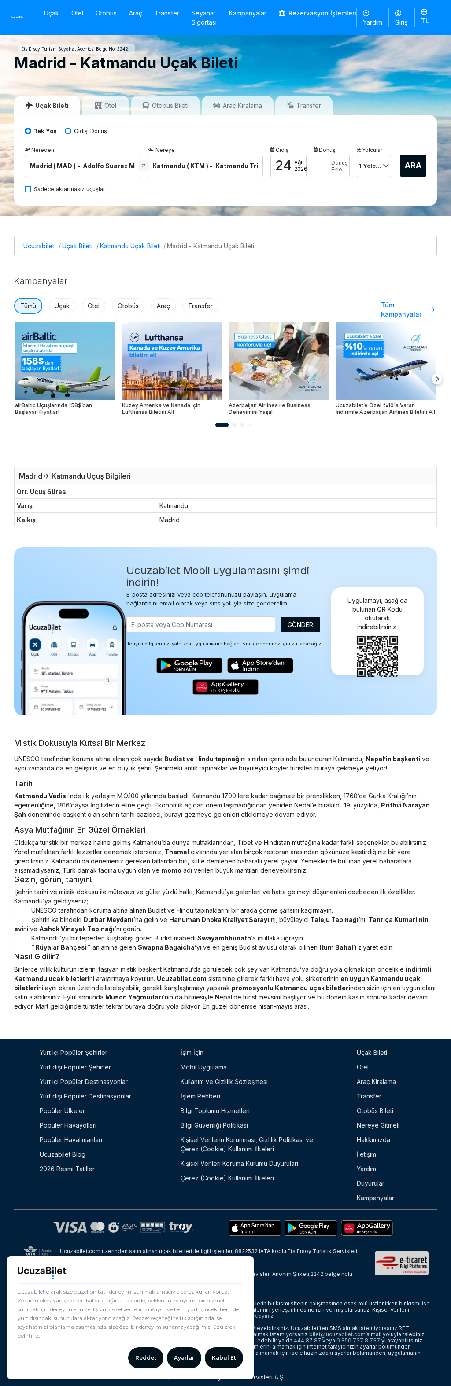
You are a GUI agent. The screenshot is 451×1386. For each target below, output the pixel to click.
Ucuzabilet (38, 246)
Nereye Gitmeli (378, 1125)
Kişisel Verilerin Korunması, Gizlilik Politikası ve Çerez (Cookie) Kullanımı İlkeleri (247, 1144)
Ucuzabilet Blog (62, 1154)
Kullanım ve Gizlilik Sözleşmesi (224, 1081)
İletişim (366, 1154)
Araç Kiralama (376, 1081)
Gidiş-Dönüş (90, 131)
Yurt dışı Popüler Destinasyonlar (85, 1096)
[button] (425, 17)
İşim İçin (192, 1052)
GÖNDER (300, 624)
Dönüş (327, 150)
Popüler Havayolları (68, 1125)
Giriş (401, 22)
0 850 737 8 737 (358, 1340)
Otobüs (106, 13)
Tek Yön (45, 131)
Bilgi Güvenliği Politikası (214, 1125)
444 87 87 (307, 1340)
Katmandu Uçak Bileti (130, 246)
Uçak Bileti (77, 246)
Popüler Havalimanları (71, 1139)
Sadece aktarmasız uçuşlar (69, 189)
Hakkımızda (373, 1139)
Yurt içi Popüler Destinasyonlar (84, 1081)
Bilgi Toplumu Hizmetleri (215, 1110)
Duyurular (370, 1183)
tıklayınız (262, 1315)
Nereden (42, 150)
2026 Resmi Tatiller (67, 1168)
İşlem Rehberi (200, 1096)
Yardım (372, 22)
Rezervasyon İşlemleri (321, 13)
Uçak (51, 13)
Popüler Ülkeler (62, 1110)
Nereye (165, 150)
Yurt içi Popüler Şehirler (73, 1052)
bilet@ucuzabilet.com (337, 1334)
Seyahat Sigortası (204, 17)
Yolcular (372, 150)
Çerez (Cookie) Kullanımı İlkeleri (227, 1178)
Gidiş (282, 150)
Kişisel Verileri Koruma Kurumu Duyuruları (239, 1163)
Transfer (167, 13)
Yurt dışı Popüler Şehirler (75, 1067)
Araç (135, 13)
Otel (77, 13)
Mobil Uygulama (204, 1067)
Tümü (28, 306)
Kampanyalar (247, 13)
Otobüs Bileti (375, 1110)
